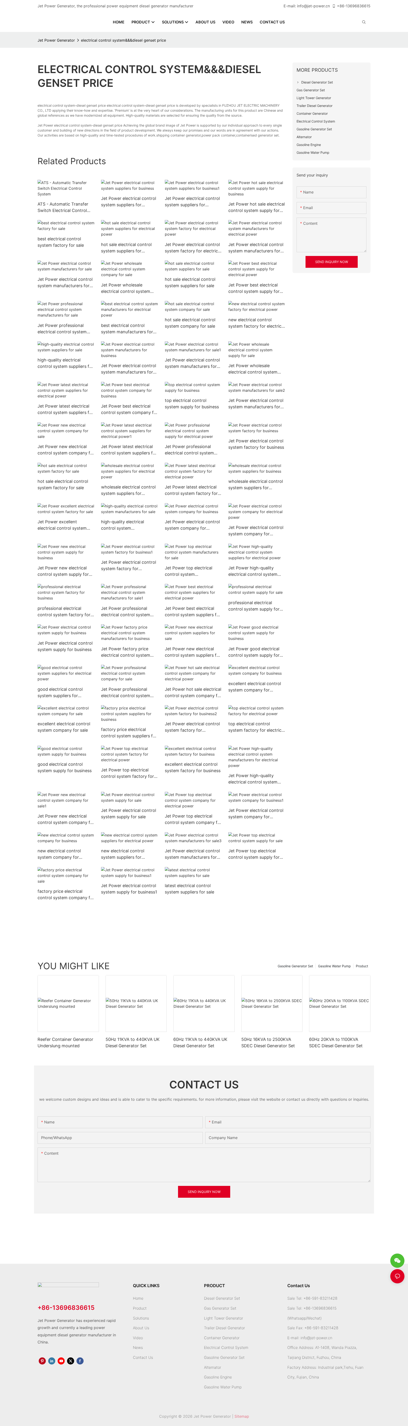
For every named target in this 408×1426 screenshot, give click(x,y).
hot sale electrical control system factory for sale (63, 484)
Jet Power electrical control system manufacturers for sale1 (192, 363)
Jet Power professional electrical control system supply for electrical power (191, 450)
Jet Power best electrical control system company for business (129, 410)
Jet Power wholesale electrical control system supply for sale (252, 369)
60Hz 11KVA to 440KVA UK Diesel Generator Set (200, 1042)
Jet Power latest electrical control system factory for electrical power (191, 490)
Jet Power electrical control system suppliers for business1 (192, 202)
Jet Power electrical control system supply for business (65, 646)
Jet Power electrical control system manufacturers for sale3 (192, 854)
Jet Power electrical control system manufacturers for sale (65, 283)
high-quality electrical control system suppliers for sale (66, 363)
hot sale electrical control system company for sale (190, 323)
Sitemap (241, 1416)
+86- (341, 6)
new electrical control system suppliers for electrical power (122, 854)
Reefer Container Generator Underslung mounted (65, 1042)
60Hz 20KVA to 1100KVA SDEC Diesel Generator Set (336, 1042)
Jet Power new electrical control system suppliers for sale (193, 652)
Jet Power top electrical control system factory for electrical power (127, 773)
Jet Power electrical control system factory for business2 (192, 727)
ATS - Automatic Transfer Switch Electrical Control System (63, 208)
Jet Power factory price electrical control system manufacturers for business (128, 652)
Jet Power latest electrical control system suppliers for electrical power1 (129, 450)
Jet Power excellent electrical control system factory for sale (62, 525)
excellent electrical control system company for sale (64, 727)
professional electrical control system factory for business (64, 612)
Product (362, 966)
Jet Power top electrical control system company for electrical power (193, 820)
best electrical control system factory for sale (61, 242)
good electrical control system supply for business (65, 767)
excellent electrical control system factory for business (193, 767)
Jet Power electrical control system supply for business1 (129, 888)
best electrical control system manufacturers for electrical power (127, 329)
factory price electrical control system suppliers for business (129, 733)
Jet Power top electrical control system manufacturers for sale (188, 571)
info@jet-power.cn (313, 6)
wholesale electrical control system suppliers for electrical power (128, 490)
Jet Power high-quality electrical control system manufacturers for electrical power (256, 779)
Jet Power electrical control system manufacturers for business (128, 369)
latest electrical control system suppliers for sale (189, 888)
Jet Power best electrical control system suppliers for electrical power (193, 612)
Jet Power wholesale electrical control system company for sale (125, 288)
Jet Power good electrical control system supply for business (254, 652)
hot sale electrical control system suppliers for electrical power (126, 248)
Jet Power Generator (56, 40)
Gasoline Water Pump (334, 966)
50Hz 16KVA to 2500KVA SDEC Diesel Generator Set (268, 1042)
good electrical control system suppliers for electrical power (60, 693)
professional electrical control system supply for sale (254, 606)
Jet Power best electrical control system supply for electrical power (254, 288)
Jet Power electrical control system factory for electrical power (193, 248)
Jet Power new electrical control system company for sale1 (66, 820)
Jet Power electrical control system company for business (192, 525)
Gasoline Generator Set (295, 966)
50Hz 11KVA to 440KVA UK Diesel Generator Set (133, 1042)
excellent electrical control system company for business (254, 687)
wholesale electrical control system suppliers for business (255, 485)
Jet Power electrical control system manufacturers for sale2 (255, 404)
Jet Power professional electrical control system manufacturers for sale (62, 329)
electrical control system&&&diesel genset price (123, 40)
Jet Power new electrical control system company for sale (66, 450)
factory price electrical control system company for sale (66, 895)
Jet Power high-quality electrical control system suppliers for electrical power (252, 571)
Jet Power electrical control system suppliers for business (128, 202)
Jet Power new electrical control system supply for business (63, 571)
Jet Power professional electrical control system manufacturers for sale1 (125, 612)
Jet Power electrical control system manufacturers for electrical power (255, 248)
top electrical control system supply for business (192, 403)
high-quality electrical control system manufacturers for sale (123, 525)
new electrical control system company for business (59, 854)
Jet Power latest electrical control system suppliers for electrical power (66, 410)
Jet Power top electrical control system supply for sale (254, 854)
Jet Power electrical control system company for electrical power (255, 531)
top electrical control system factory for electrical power (256, 727)
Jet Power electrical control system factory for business (256, 444)
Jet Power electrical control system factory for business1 (128, 566)
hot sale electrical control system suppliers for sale (190, 282)
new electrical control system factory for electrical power (256, 323)
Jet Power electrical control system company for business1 (255, 814)
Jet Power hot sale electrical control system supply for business (256, 208)
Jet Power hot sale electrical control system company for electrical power (193, 693)
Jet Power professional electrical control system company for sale (125, 693)
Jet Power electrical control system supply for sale (128, 813)
